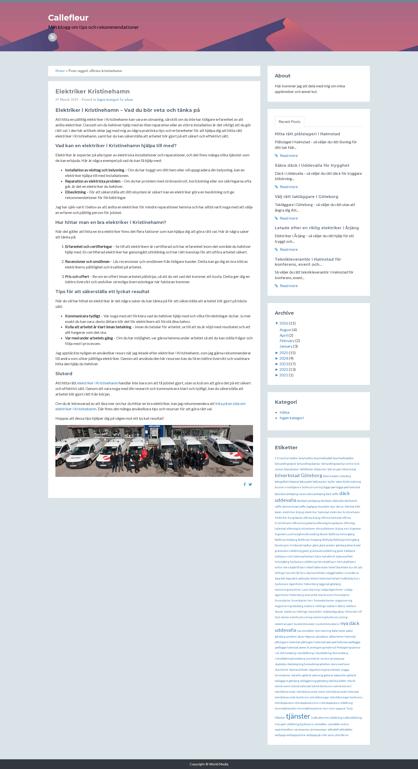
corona (303, 493)
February (287, 340)
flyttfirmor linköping (309, 539)
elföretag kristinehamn (301, 528)
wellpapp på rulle (316, 735)
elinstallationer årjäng (329, 528)
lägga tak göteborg (330, 584)
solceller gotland (301, 675)
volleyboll (333, 729)
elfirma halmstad (331, 517)
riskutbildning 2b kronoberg (331, 653)
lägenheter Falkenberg (303, 584)
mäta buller (315, 611)
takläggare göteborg (287, 680)
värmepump (301, 729)
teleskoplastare (284, 702)
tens (326, 708)
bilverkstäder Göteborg (337, 476)
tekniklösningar (319, 697)
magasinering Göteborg (289, 606)
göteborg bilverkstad (348, 545)
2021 (283, 375)
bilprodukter (291, 469)
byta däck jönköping (286, 493)
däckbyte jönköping (308, 500)
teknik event (283, 686)
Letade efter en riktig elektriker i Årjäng (317, 228)
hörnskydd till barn (294, 567)
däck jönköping (316, 493)
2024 (283, 358)
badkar (294, 458)
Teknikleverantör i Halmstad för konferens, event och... (308, 262)
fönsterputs (282, 545)
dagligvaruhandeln (318, 506)
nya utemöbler (305, 630)
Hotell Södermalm (317, 567)
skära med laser (340, 664)
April (284, 335)
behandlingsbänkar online (337, 463)
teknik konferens (322, 686)
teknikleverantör (285, 691)
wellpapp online (296, 735)
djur (333, 506)
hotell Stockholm (338, 567)
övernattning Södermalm (330, 630)
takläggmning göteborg (314, 680)
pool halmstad (340, 642)
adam (129, 99)
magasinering (343, 600)
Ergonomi (355, 528)
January (286, 346)
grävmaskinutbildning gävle (326, 550)
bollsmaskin (320, 481)
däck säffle (332, 493)
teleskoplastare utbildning (337, 702)
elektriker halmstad (317, 512)
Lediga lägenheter (332, 589)
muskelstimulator (304, 623)
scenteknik (313, 658)
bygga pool (329, 487)
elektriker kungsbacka (289, 517)
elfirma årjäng (312, 517)
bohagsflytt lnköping (287, 481)
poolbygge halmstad (286, 647)
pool (328, 642)
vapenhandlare (284, 729)
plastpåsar (322, 636)
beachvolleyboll (323, 458)
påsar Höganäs (306, 636)
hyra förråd (292, 572)
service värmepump (332, 658)
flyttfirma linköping (286, 539)
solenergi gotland (322, 675)
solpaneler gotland (345, 675)
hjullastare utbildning (303, 561)
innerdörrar (351, 572)
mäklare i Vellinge (315, 606)
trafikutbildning (352, 717)
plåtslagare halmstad (287, 642)
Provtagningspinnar (349, 647)
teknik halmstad (301, 686)
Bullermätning (352, 481)
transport (280, 724)
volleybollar (346, 729)
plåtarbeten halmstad (342, 636)
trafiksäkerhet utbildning (326, 717)
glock (316, 545)
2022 (283, 369)
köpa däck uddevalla (298, 578)
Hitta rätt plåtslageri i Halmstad (307, 134)
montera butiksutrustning (297, 617)
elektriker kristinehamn (345, 512)
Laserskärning (311, 589)
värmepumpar (318, 729)
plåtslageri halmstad (313, 642)
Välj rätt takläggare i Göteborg (306, 196)
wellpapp (280, 735)
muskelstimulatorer (328, 623)
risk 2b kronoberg (285, 653)
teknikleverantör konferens (292, 697)
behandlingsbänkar (309, 463)
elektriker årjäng (293, 512)
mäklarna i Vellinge (295, 611)
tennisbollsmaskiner (310, 708)
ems (346, 528)
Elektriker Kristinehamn (92, 91)
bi (355, 463)
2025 (283, 352)
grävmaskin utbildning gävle (292, 550)
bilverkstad (349, 469)
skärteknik (281, 669)
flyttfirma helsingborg (342, 534)
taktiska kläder (337, 680)
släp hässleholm (298, 669)
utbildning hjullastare (300, 724)
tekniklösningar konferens (346, 697)
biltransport (335, 469)
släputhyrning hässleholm (324, 669)
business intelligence (288, 487)
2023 (283, 363)
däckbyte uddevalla (332, 500)
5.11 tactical (282, 458)
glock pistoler (327, 545)
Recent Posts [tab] (289, 121)
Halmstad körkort (303, 556)
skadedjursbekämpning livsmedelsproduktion (302, 664)
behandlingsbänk (285, 463)
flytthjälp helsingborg (346, 539)
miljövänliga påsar (333, 611)
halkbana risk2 (284, 556)
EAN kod (349, 506)
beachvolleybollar (343, 458)
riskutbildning (305, 653)
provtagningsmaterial (323, 647)
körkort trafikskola (342, 578)
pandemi (291, 636)
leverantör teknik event (319, 594)
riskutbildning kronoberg (290, 658)
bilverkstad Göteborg (298, 475)
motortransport (284, 623)
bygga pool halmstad (348, 487)
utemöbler (320, 724)
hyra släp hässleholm (312, 572)
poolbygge (354, 642)
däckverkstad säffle (294, 506)
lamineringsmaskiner (288, 589)
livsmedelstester (324, 600)
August (285, 329)
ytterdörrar (342, 735)
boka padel (305, 481)
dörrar (340, 506)
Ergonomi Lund (284, 534)
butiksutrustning (312, 487)
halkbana (349, 550)
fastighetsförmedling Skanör (310, 534)
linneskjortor (283, 600)
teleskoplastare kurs (307, 702)
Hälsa (284, 412)
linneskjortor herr (302, 600)
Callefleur (68, 18)
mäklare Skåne (336, 606)
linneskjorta (342, 594)
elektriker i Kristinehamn (97, 383)
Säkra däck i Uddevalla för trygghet (312, 165)
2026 (283, 323)
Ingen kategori (108, 99)
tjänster (298, 716)
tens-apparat (337, 708)
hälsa (318, 556)
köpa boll (280, 578)
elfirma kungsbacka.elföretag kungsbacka (317, 523)
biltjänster (320, 469)
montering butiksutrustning (330, 617)
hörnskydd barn (326, 561)
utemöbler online (338, 724)
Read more (288, 155)
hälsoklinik (328, 556)
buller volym (335, 481)
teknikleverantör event (311, 691)
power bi (304, 647)
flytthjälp (327, 539)
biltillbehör (306, 469)
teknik (351, 680)
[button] (368, 16)
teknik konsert (342, 686)
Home (354, 15)
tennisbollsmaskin (286, 708)
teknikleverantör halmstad (342, 691)
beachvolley (306, 458)
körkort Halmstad (320, 578)
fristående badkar (301, 545)
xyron (331, 735)
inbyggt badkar (335, 572)
